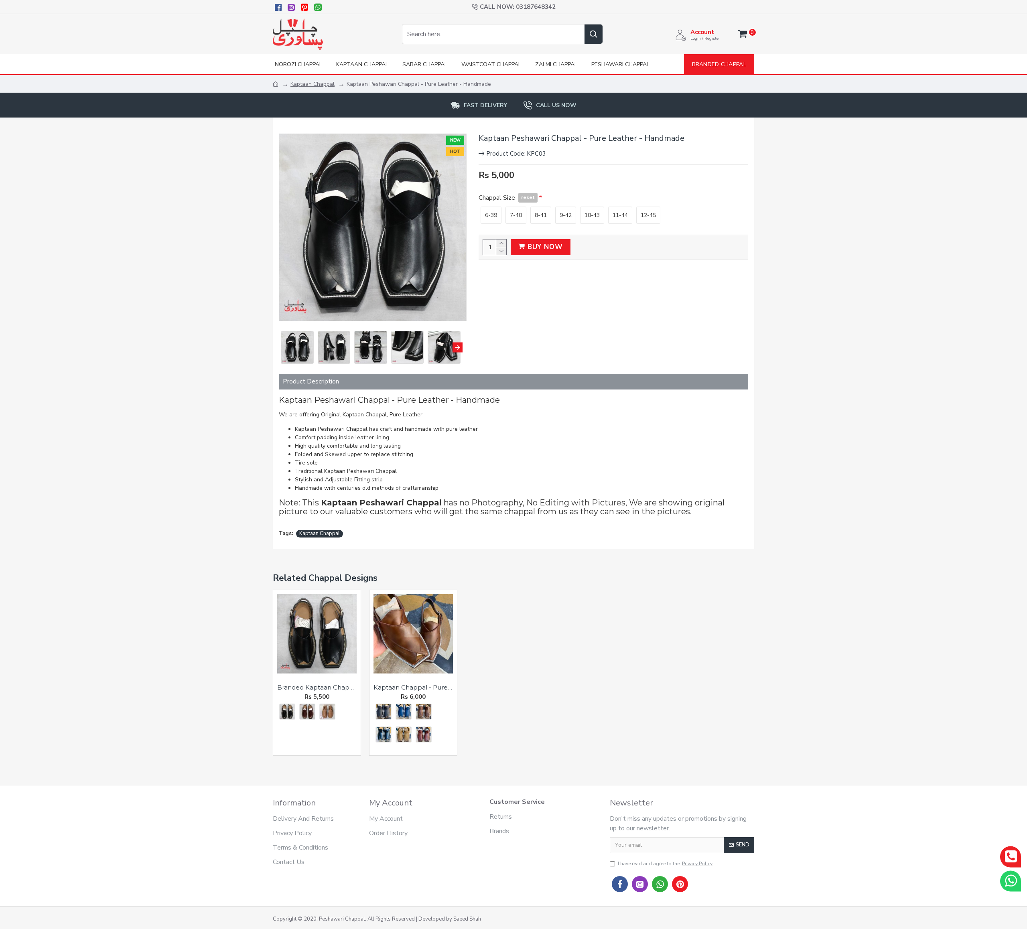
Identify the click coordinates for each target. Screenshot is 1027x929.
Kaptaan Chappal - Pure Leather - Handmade (413, 687)
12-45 (648, 215)
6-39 (491, 215)
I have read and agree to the (665, 863)
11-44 (620, 215)
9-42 (566, 215)
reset (528, 197)
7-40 (516, 215)
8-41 (541, 215)
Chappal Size (507, 197)
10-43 (592, 215)
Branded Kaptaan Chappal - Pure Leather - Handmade (317, 687)
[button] (284, 347)
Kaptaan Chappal (312, 84)
